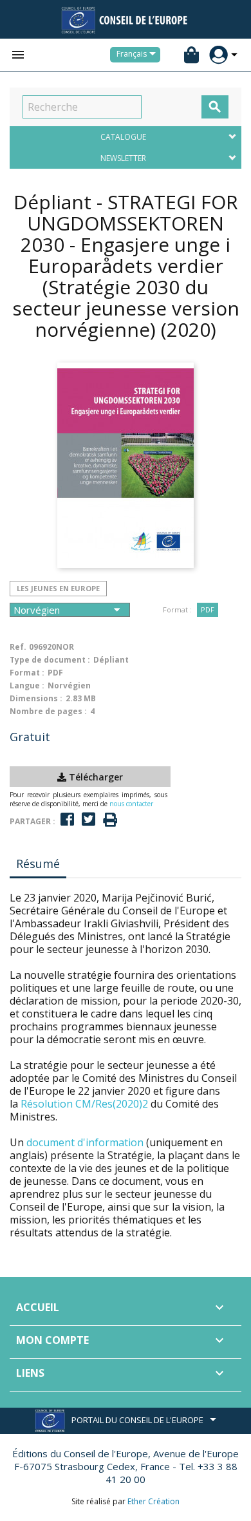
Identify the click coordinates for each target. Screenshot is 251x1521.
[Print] (110, 820)
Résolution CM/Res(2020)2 (84, 1104)
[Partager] (67, 819)
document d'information (85, 1142)
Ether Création (153, 1501)
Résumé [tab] (38, 863)
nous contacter (131, 803)
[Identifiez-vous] (218, 55)
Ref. (18, 646)
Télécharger (94, 777)
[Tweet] (88, 819)
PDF (207, 609)
